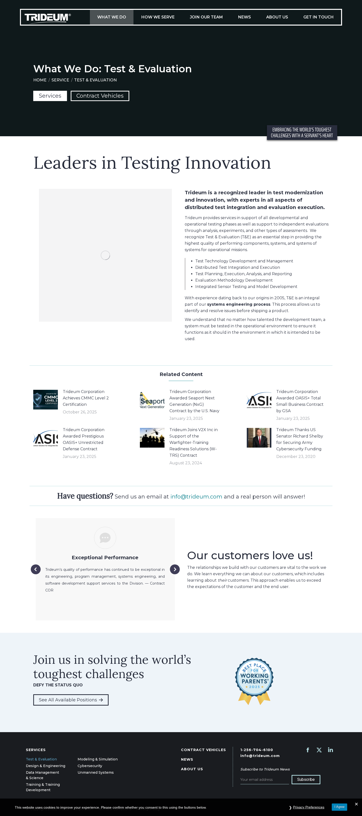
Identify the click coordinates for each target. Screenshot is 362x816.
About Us (192, 769)
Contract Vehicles (100, 95)
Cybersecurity (90, 766)
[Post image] (45, 399)
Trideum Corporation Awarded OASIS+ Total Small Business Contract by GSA (300, 401)
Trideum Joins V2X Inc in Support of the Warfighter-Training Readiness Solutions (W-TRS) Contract (193, 442)
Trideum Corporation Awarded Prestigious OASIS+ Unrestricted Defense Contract (83, 439)
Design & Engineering (45, 766)
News (187, 759)
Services (50, 95)
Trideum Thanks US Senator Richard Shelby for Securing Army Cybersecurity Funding (299, 439)
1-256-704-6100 (256, 750)
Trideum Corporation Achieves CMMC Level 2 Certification (86, 398)
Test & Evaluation (41, 759)
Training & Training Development (43, 787)
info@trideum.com (196, 496)
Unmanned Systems (96, 772)
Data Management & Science (42, 775)
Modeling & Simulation (98, 759)
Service (60, 80)
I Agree (339, 807)
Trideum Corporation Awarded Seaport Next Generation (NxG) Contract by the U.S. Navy (194, 401)
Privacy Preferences (308, 807)
